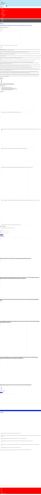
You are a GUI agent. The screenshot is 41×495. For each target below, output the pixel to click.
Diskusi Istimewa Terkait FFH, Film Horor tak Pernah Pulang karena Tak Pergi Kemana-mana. (11, 224)
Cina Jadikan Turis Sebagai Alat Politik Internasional (7, 83)
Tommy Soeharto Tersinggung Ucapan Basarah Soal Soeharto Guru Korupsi (9, 89)
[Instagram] (1, 81)
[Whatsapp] (1, 30)
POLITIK (7, 27)
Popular (2, 410)
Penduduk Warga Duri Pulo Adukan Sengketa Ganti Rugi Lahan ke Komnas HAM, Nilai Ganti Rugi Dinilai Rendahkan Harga (14, 148)
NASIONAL (5, 27)
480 (1, 388)
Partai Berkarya (1, 78)
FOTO (0, 27)
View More (1, 392)
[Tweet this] (1, 29)
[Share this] (1, 28)
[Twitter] (1, 80)
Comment (1, 230)
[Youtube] (1, 489)
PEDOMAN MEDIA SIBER (3, 493)
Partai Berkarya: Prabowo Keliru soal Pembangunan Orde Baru (8, 88)
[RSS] (1, 82)
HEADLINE (3, 27)
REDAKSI (2, 492)
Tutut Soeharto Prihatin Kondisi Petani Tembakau (6, 87)
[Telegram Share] (1, 47)
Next (1, 389)
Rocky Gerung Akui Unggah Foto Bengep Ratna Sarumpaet (7, 84)
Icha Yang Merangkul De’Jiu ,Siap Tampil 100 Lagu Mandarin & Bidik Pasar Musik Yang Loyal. (15, 258)
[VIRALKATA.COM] (2, 6)
